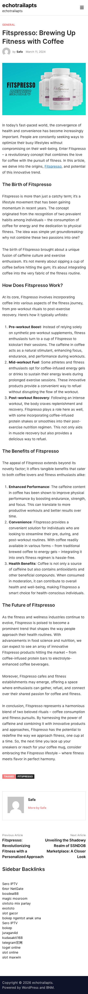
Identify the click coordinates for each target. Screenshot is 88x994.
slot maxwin (11, 957)
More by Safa (37, 807)
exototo (8, 908)
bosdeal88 (10, 893)
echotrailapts (19, 5)
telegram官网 (12, 943)
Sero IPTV (10, 884)
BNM (50, 987)
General (8, 24)
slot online (10, 952)
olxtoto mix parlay (16, 903)
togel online (11, 947)
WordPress (30, 987)
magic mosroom (14, 898)
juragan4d (10, 933)
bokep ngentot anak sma (21, 918)
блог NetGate (12, 889)
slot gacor (10, 913)
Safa (20, 51)
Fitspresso (53, 166)
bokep (7, 928)
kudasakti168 (12, 938)
